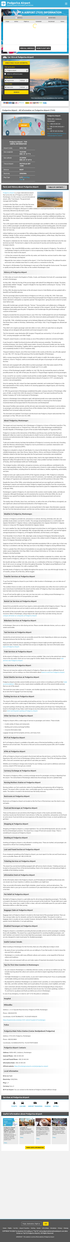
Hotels (39, 1228)
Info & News (45, 1228)
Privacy (60, 1228)
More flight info (43, 48)
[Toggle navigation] (66, 4)
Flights (10, 1228)
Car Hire (15, 1228)
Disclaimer (53, 1228)
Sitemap (66, 1228)
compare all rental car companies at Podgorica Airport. (20, 615)
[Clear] (27, 70)
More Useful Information (35, 1147)
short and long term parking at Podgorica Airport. (22, 711)
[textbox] (16, 70)
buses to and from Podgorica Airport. (53, 672)
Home (4, 1228)
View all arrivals (27, 48)
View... (6, 1143)
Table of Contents (56, 187)
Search (16, 92)
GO (46, 1224)
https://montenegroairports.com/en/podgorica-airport (31, 1066)
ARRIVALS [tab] (20, 17)
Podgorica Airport (20, 3)
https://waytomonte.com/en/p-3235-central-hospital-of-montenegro (24, 1020)
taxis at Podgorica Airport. (11, 647)
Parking (33, 1228)
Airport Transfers (24, 1228)
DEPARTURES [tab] (52, 17)
